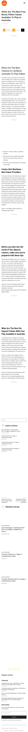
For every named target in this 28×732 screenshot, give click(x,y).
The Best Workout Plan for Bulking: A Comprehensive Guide (10, 449)
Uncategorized (5, 525)
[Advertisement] (14, 51)
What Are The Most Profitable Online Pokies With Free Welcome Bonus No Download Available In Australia (13, 286)
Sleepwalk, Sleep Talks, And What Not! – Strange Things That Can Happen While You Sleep (12, 684)
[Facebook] (12, 669)
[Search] (25, 420)
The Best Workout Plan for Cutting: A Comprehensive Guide (10, 443)
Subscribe (14, 717)
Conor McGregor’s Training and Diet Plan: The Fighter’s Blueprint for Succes (10, 430)
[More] (22, 30)
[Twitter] (19, 669)
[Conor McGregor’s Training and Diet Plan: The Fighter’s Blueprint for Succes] (24, 431)
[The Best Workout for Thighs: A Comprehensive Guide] (24, 437)
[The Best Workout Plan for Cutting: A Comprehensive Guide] (24, 443)
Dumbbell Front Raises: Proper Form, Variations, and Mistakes (21, 501)
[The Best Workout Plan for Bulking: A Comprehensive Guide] (24, 450)
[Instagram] (15, 669)
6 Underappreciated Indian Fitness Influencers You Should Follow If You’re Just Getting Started (12, 699)
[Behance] (9, 669)
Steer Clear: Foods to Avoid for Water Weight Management (6, 501)
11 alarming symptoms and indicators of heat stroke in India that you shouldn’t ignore (13, 689)
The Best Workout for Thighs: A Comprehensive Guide (9, 436)
